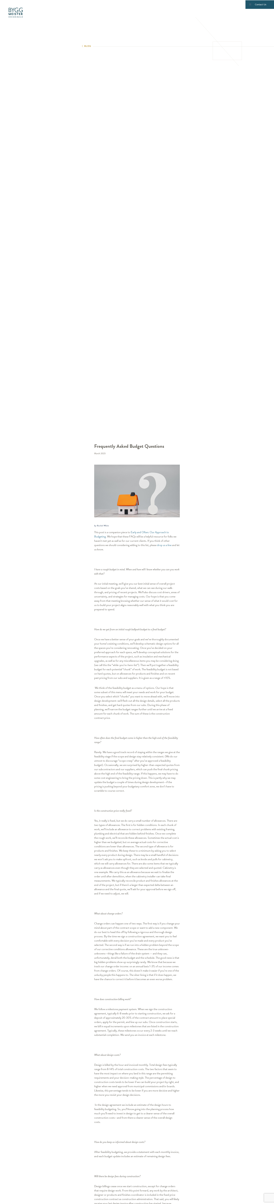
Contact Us (260, 4)
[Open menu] (250, 4)
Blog (87, 46)
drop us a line (164, 545)
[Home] (16, 13)
